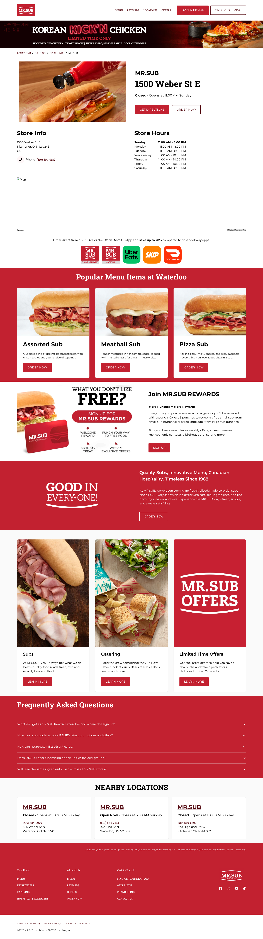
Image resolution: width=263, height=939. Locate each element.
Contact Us (125, 898)
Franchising (126, 892)
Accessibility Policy (77, 923)
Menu (119, 10)
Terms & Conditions (28, 923)
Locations (150, 10)
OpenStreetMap (240, 230)
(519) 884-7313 (109, 822)
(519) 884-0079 (32, 822)
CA (36, 53)
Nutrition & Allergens (32, 898)
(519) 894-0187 (46, 159)
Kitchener (57, 53)
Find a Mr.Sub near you (133, 878)
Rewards (133, 10)
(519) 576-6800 (186, 822)
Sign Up (159, 447)
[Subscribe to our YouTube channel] (236, 888)
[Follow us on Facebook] (220, 888)
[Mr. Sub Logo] (231, 875)
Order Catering (228, 10)
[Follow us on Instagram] (228, 888)
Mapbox (231, 230)
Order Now (186, 109)
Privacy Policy (53, 923)
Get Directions (152, 109)
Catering (23, 892)
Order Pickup (192, 10)
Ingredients (25, 885)
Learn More (37, 681)
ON (44, 53)
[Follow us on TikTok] (244, 888)
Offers (166, 10)
